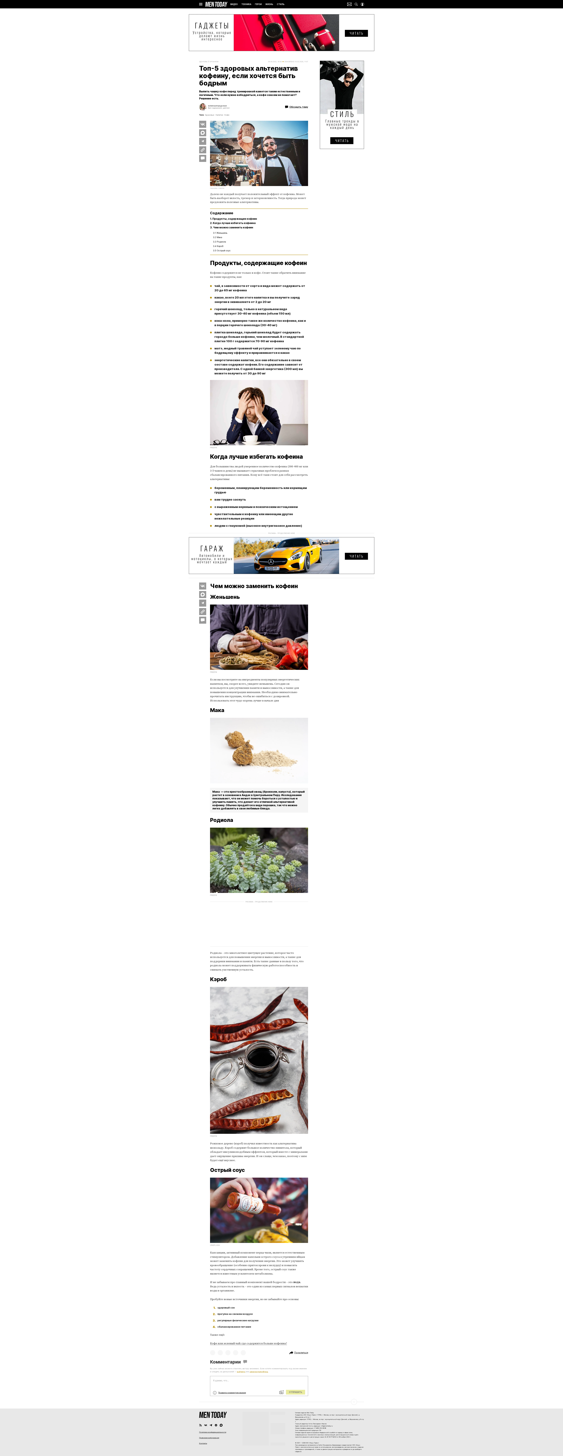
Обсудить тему (298, 106)
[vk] (205, 1425)
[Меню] (200, 4)
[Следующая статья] (281, 1402)
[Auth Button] (362, 4)
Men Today (216, 4)
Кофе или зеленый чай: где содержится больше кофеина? (248, 1343)
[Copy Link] (202, 149)
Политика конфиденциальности (212, 1432)
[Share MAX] (202, 132)
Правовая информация (209, 1438)
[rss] (200, 1425)
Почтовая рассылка (349, 4)
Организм (213, 61)
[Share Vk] (202, 124)
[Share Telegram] (202, 141)
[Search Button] (356, 4)
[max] (221, 1425)
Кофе (226, 115)
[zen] (216, 1425)
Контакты (203, 1443)
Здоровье (203, 61)
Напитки (219, 115)
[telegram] (210, 1425)
